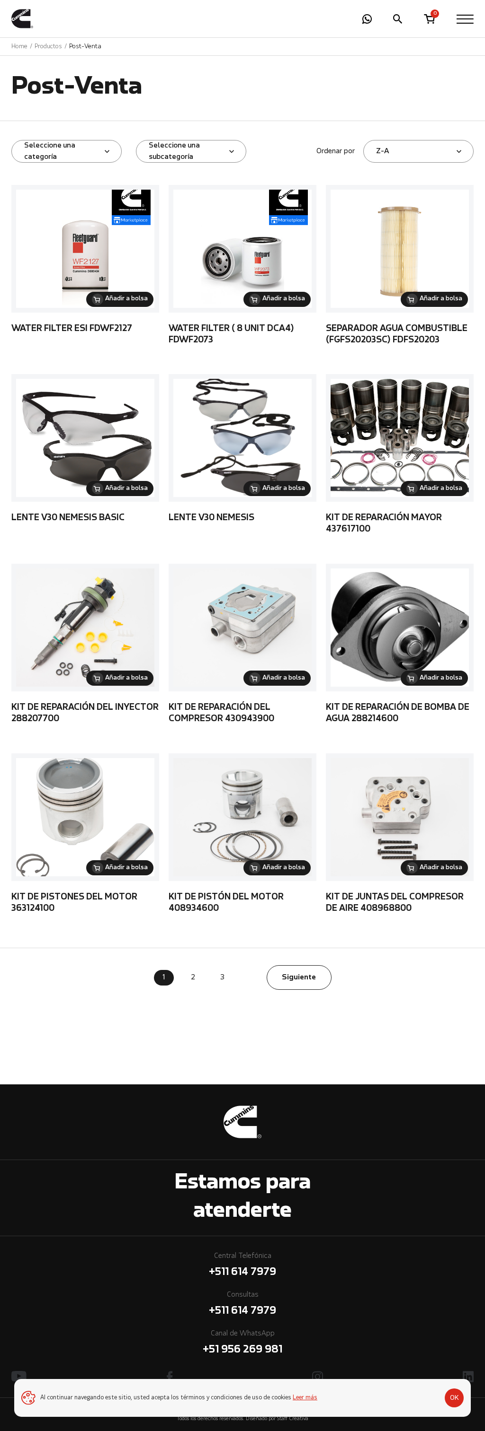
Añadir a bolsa (126, 299)
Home (19, 47)
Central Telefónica (242, 1265)
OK (454, 1398)
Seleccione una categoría (49, 151)
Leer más (305, 1398)
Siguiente (299, 977)
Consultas (242, 1303)
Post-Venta (85, 47)
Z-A (382, 151)
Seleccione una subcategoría (174, 151)
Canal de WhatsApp (242, 1342)
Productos (48, 47)
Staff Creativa (292, 1419)
